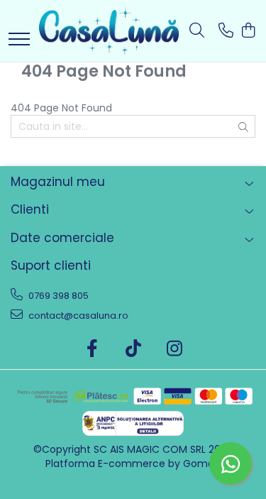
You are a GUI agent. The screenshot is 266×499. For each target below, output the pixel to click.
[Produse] (19, 40)
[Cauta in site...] (196, 31)
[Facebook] (91, 349)
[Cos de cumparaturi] (247, 31)
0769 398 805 (57, 295)
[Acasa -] (109, 31)
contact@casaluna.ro (77, 315)
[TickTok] (133, 349)
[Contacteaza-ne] (225, 31)
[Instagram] (174, 349)
